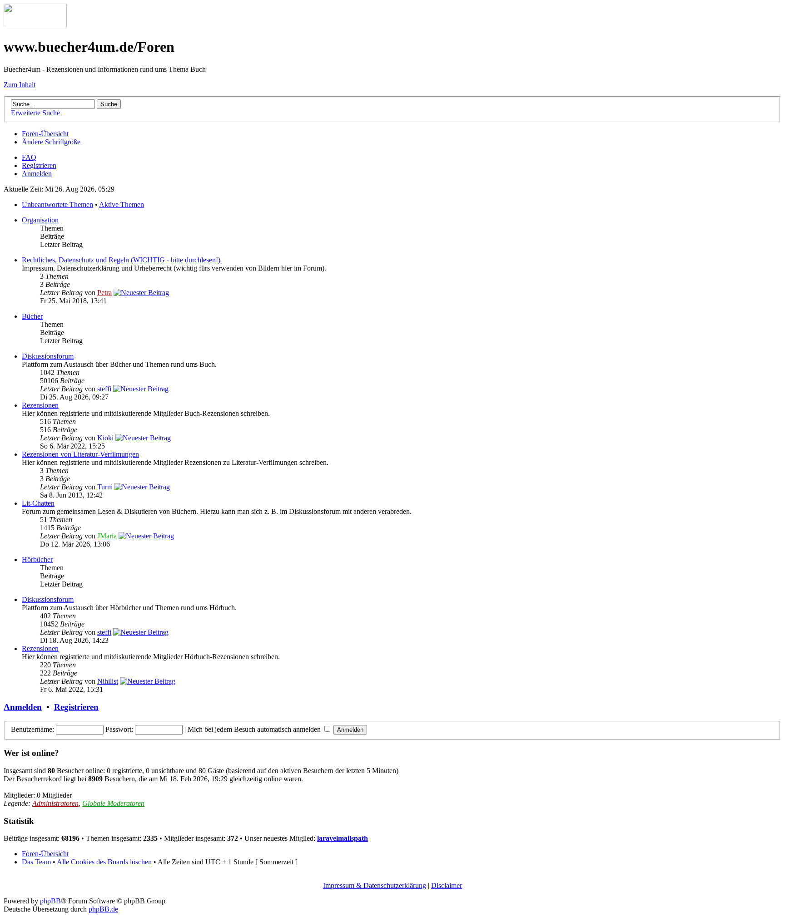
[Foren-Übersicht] (35, 25)
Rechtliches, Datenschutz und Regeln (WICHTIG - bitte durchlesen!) (121, 260)
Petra (104, 292)
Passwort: (119, 729)
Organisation (40, 220)
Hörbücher (37, 559)
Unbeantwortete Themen (57, 204)
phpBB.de (103, 909)
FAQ (29, 157)
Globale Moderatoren (113, 803)
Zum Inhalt (19, 85)
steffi (104, 389)
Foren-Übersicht (45, 134)
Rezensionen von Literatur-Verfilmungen (80, 454)
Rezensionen (40, 405)
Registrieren (39, 165)
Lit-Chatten (38, 503)
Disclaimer (446, 885)
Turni (105, 487)
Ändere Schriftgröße (51, 142)
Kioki (105, 438)
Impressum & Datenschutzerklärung (374, 885)
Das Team (36, 862)
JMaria (107, 536)
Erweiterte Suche (35, 113)
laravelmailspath (342, 838)
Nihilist (107, 681)
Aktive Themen (121, 204)
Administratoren (55, 803)
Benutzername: (32, 729)
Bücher (32, 316)
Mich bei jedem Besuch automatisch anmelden (255, 729)
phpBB (50, 901)
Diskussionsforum (48, 356)
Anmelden (37, 173)
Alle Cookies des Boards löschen (104, 862)
